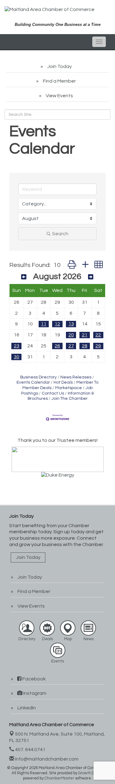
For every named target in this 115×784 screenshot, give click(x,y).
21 (84, 334)
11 (43, 323)
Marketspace (68, 388)
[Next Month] (90, 277)
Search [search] (60, 233)
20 (71, 334)
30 (16, 356)
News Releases (75, 377)
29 (98, 345)
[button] (72, 265)
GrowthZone (89, 773)
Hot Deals (63, 382)
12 (57, 323)
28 (84, 345)
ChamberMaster (59, 778)
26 (57, 345)
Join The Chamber (70, 398)
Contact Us (53, 393)
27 (71, 345)
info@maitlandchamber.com (46, 759)
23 (16, 345)
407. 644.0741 (29, 749)
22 (98, 334)
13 (71, 323)
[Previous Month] (23, 277)
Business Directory (38, 377)
